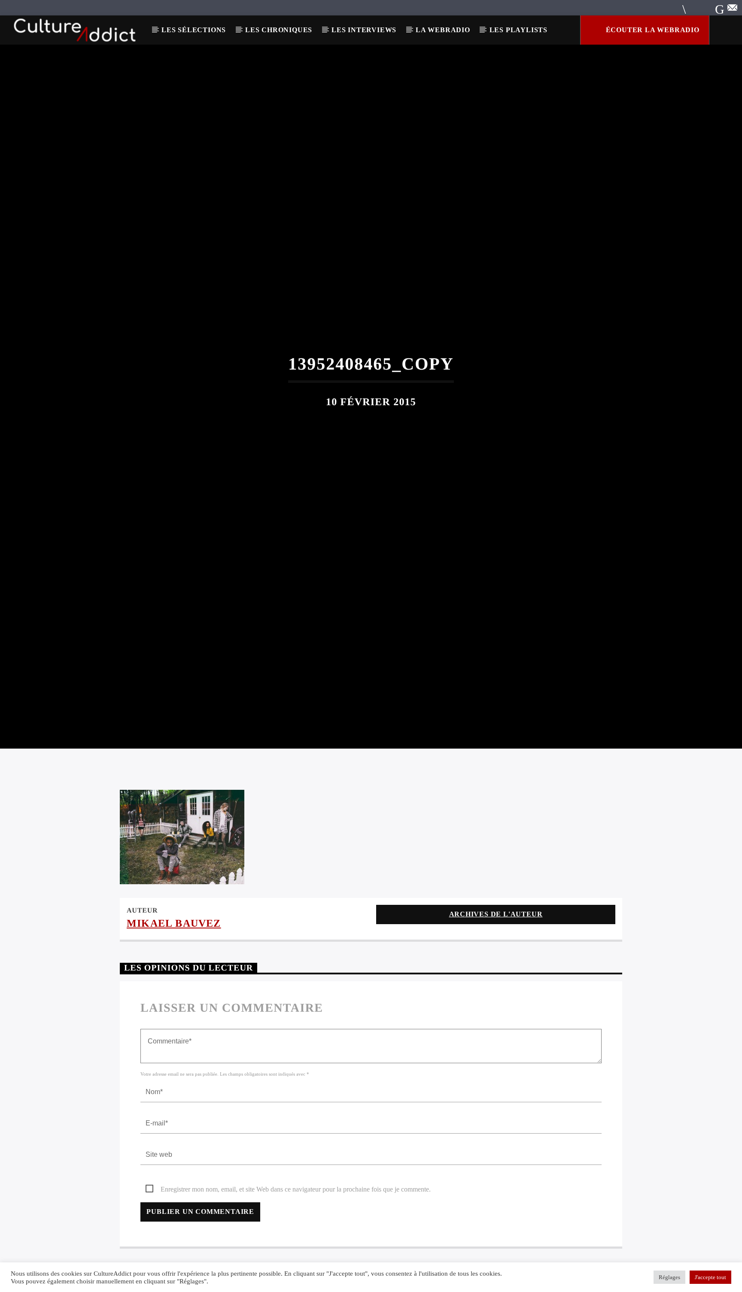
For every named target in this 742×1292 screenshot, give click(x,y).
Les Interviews (363, 29)
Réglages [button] (669, 1277)
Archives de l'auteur (496, 959)
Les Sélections (193, 29)
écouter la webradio (651, 29)
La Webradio (443, 29)
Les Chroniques (278, 29)
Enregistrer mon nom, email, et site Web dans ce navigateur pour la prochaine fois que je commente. (296, 1235)
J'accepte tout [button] (710, 1277)
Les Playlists (518, 29)
